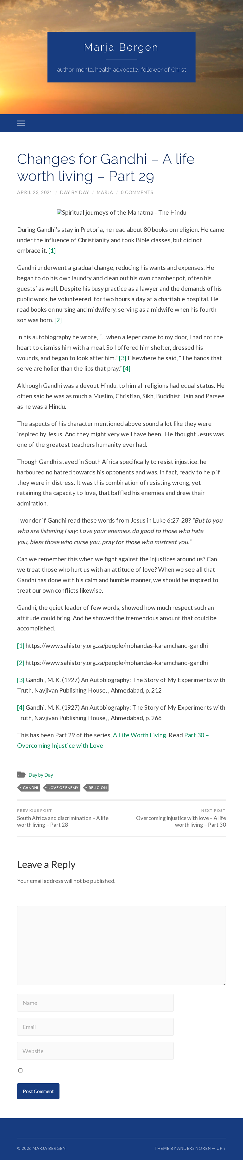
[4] (126, 368)
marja (105, 192)
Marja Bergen (121, 47)
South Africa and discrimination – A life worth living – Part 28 (63, 818)
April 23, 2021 (35, 192)
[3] (122, 358)
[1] (52, 250)
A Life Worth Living (139, 735)
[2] (58, 319)
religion (98, 787)
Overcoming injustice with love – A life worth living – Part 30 (181, 818)
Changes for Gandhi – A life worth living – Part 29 (106, 168)
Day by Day (74, 192)
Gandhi (30, 787)
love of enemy (63, 787)
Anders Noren (194, 1148)
